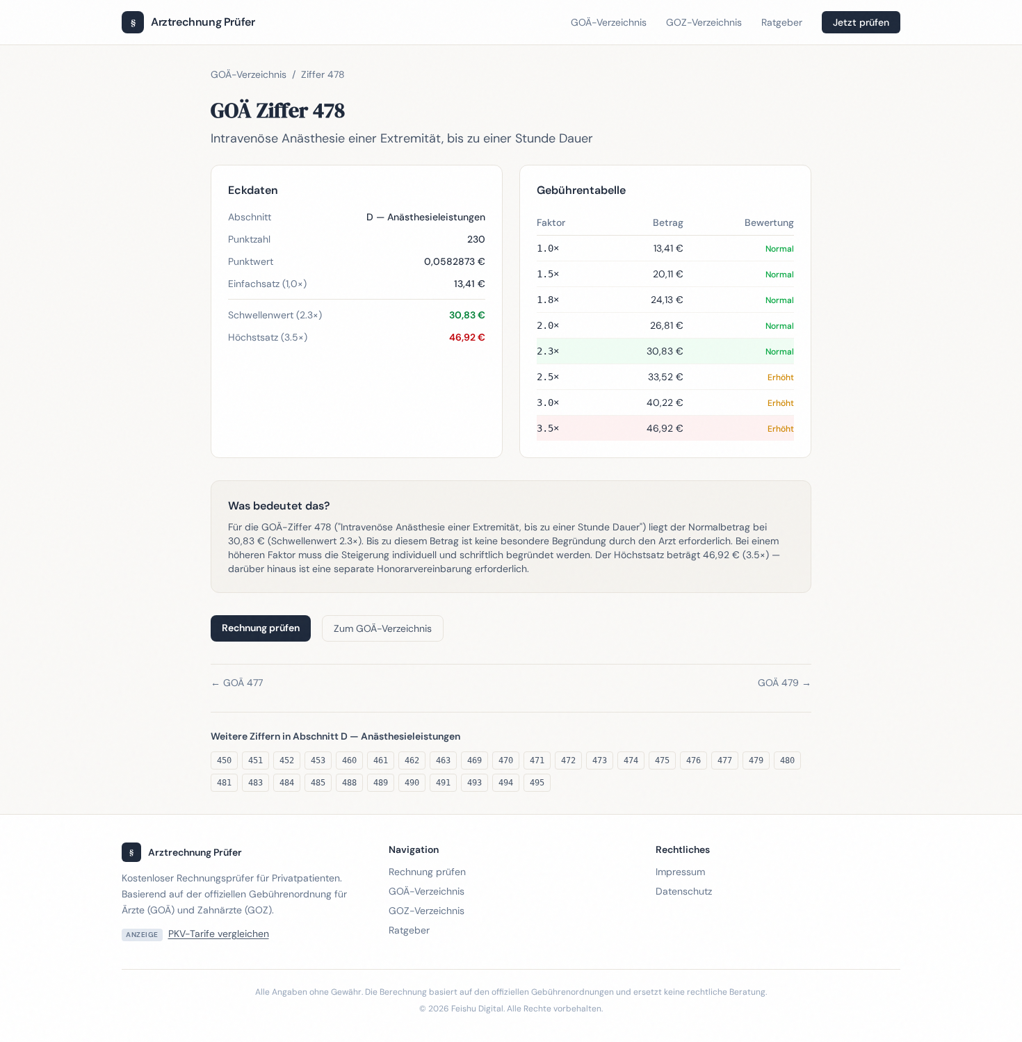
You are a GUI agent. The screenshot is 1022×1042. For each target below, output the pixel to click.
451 (255, 760)
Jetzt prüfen (861, 22)
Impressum (680, 871)
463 (443, 760)
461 (380, 760)
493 (474, 783)
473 (599, 760)
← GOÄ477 (237, 682)
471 (537, 760)
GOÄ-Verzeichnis (609, 22)
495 (537, 783)
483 (255, 783)
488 (349, 783)
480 (787, 760)
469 (474, 760)
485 (318, 783)
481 (224, 783)
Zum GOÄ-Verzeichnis (383, 628)
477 (724, 760)
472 (568, 760)
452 (286, 760)
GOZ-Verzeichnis (704, 22)
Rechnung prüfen (261, 627)
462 (412, 760)
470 (505, 760)
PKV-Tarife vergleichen (218, 933)
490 (412, 783)
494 (505, 783)
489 (380, 783)
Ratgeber (781, 22)
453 (318, 760)
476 (693, 760)
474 (631, 760)
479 (756, 760)
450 (224, 760)
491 (443, 783)
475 (662, 760)
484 (286, 783)
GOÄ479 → (784, 682)
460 (349, 760)
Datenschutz (684, 891)
